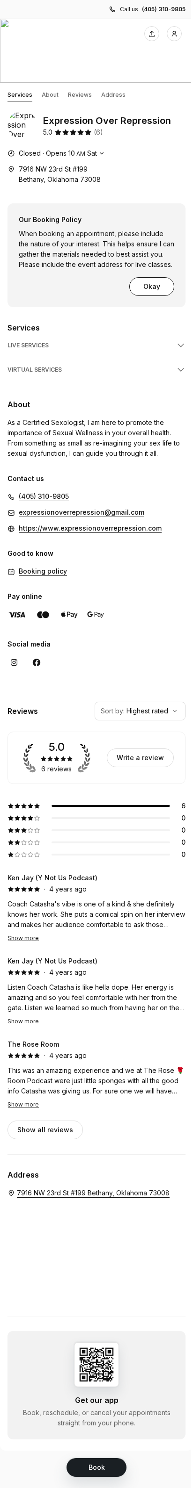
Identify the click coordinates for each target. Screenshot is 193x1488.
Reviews (80, 94)
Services (19, 94)
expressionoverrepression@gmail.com (81, 512)
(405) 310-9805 (164, 9)
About (50, 94)
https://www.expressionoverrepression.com (90, 528)
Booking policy (43, 571)
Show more (23, 938)
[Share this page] (151, 33)
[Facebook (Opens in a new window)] (36, 662)
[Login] (174, 33)
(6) (98, 132)
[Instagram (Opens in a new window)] (14, 662)
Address (113, 94)
